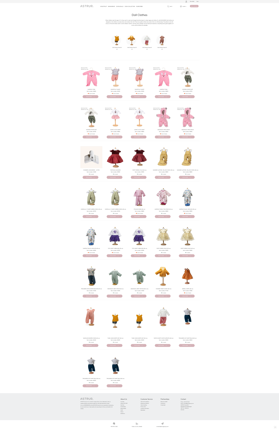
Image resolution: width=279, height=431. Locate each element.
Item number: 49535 (139, 172)
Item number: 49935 (163, 131)
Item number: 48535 (91, 380)
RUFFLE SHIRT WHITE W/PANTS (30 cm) (163, 338)
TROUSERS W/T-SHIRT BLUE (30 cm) (187, 338)
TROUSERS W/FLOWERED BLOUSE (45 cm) (91, 288)
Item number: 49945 (187, 131)
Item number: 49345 (139, 250)
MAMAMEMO (111, 6)
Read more (89, 96)
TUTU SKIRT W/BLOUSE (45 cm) (139, 248)
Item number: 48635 (163, 172)
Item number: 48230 (115, 340)
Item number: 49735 (187, 91)
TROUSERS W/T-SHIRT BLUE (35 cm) (91, 378)
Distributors (163, 403)
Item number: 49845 (139, 131)
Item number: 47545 (91, 290)
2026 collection (130, 6)
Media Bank (143, 410)
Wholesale (119, 6)
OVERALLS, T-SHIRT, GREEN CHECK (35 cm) (91, 209)
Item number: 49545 (115, 172)
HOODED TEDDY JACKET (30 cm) (163, 288)
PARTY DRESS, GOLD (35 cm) (164, 248)
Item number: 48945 (163, 211)
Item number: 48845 (139, 211)
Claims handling (144, 405)
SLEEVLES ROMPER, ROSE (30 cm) (91, 338)
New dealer (192, 1)
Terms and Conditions (145, 401)
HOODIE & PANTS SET (187, 89)
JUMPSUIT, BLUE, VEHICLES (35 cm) (187, 209)
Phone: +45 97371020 (185, 401)
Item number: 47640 (139, 290)
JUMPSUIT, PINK (91, 89)
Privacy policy (143, 406)
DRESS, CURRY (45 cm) (187, 288)
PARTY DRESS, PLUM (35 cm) (139, 170)
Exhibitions (123, 413)
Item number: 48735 (91, 211)
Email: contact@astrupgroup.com (187, 403)
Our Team (122, 401)
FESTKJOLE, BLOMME (115, 170)
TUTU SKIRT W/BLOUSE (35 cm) (115, 248)
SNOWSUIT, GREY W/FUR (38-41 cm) (139, 288)
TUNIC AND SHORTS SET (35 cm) (139, 338)
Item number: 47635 (115, 290)
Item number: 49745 (91, 131)
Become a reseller (164, 401)
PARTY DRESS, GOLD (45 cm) (188, 248)
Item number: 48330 (163, 340)
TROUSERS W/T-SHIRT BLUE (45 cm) (115, 378)
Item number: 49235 (115, 91)
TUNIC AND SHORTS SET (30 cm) (115, 338)
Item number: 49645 (91, 91)
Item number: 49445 (187, 250)
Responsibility (123, 408)
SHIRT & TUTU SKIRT (115, 129)
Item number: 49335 (115, 250)
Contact (183, 399)
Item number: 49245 (139, 91)
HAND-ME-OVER (124, 403)
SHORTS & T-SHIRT (115, 89)
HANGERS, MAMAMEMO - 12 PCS (91, 170)
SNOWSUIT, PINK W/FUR (164, 129)
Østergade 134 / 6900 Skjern (186, 406)
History (122, 411)
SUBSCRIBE (139, 6)
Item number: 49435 (163, 250)
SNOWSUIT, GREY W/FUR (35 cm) (115, 288)
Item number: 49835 (115, 131)
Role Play (122, 405)
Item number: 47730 (163, 290)
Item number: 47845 (187, 290)
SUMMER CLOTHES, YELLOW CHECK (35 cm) (163, 170)
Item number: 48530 (187, 340)
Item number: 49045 (91, 250)
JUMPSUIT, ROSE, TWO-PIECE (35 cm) (164, 209)
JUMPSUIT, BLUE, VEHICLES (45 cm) (91, 248)
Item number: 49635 (163, 91)
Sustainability (123, 406)
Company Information (145, 408)
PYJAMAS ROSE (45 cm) (139, 209)
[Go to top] (275, 427)
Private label (163, 405)
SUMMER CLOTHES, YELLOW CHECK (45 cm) (187, 170)
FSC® (122, 410)
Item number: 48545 (115, 380)
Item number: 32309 (91, 172)
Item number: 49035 (187, 211)
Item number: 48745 (115, 211)
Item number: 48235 (139, 340)
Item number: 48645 (187, 172)
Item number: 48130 (91, 340)
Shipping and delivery (145, 403)
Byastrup (103, 6)
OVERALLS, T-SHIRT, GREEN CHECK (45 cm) (115, 209)
